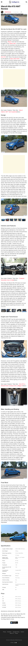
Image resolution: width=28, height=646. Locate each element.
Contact (22, 631)
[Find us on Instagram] (14, 642)
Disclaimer (9, 631)
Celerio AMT (12, 43)
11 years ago (15, 12)
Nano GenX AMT (15, 58)
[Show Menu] (1, 2)
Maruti (9, 41)
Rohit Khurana (8, 12)
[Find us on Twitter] (12, 642)
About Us (12, 633)
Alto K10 (3, 57)
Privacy (4, 631)
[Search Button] (26, 2)
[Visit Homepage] (14, 2)
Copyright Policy (16, 631)
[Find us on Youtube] (16, 642)
